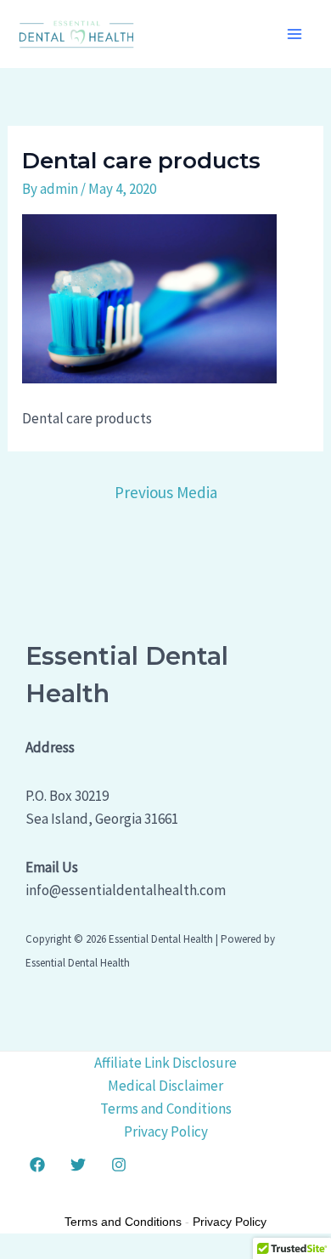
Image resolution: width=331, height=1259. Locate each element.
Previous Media (166, 492)
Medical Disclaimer (165, 1085)
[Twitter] (78, 1164)
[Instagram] (118, 1164)
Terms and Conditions (166, 1108)
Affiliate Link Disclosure (165, 1062)
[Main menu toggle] (295, 34)
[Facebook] (37, 1164)
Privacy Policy (166, 1131)
